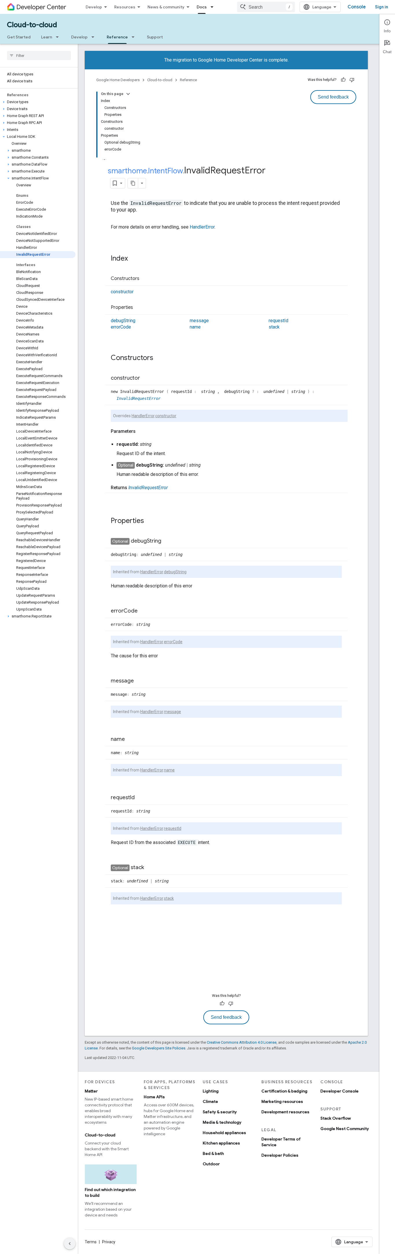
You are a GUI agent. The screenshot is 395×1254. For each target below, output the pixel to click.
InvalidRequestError (138, 398)
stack (274, 327)
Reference (117, 37)
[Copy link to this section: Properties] (139, 307)
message (199, 320)
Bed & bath (213, 1153)
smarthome (127, 170)
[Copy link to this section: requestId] (140, 797)
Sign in (381, 7)
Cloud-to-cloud (32, 25)
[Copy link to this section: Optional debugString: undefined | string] (206, 465)
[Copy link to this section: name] (130, 739)
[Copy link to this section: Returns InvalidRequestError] (173, 487)
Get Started (19, 37)
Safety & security (220, 1111)
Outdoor (211, 1163)
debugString (123, 320)
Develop (94, 7)
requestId (278, 320)
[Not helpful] (352, 79)
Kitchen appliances (221, 1143)
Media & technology (222, 1122)
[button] (37, 102)
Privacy (108, 1242)
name (195, 327)
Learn (46, 37)
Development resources (285, 1111)
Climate (210, 1101)
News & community (165, 7)
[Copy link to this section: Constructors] (145, 278)
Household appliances (224, 1132)
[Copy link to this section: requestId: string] (157, 444)
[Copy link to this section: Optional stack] (150, 867)
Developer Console (339, 1091)
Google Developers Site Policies (158, 1048)
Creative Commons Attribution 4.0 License (241, 1042)
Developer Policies (279, 1155)
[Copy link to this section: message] (139, 681)
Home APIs (154, 1096)
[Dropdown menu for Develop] (94, 37)
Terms (91, 1242)
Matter (91, 1091)
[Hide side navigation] (69, 1243)
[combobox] (266, 7)
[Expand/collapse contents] (128, 93)
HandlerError (202, 227)
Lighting (211, 1091)
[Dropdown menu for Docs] (214, 7)
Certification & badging (284, 1091)
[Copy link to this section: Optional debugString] (167, 541)
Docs (202, 7)
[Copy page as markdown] (133, 183)
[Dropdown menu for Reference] (135, 37)
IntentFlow (165, 170)
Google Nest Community (344, 1128)
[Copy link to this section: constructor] (146, 378)
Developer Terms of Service (281, 1141)
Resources (124, 7)
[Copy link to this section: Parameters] (141, 431)
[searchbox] (39, 55)
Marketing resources (282, 1101)
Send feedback (333, 96)
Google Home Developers (118, 80)
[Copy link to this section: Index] (133, 258)
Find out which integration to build (110, 1192)
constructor (122, 291)
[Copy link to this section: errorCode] (143, 611)
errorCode (121, 327)
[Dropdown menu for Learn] (59, 37)
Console (357, 7)
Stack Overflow (335, 1118)
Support (155, 37)
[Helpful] (343, 79)
